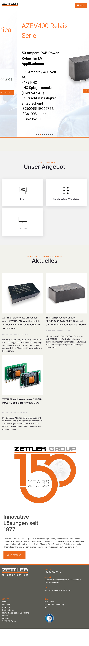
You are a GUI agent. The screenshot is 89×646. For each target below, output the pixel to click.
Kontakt (5, 618)
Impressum (49, 602)
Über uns (6, 604)
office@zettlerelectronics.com (57, 590)
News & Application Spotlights (15, 613)
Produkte (6, 607)
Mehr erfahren (14, 555)
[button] (3, 73)
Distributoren (8, 610)
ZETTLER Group (9, 621)
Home (5, 602)
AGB (46, 607)
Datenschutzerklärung (54, 604)
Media (5, 615)
